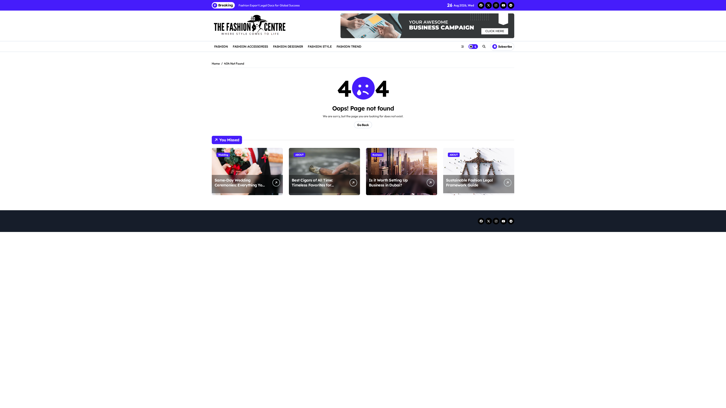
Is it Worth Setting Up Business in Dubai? (388, 182)
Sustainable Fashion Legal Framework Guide (469, 182)
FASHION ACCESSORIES (250, 46)
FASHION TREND (349, 46)
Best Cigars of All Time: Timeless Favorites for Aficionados (312, 185)
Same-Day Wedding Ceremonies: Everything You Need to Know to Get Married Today (239, 187)
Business (377, 154)
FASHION (221, 46)
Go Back (363, 125)
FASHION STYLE (320, 46)
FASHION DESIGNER (288, 46)
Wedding (223, 154)
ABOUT (299, 154)
